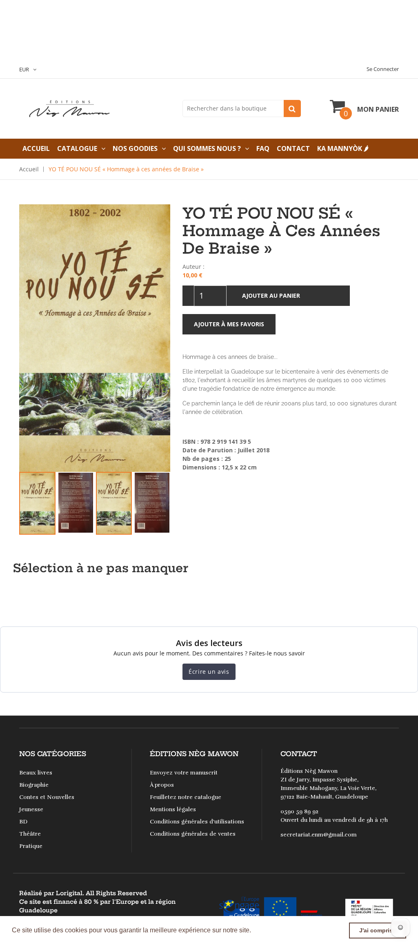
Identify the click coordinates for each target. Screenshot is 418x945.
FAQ (262, 148)
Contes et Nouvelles (46, 797)
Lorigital (69, 893)
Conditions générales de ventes (193, 833)
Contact (293, 148)
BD (23, 821)
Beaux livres (35, 772)
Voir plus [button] (266, 930)
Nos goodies (135, 148)
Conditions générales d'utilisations (197, 821)
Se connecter (383, 69)
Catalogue (77, 148)
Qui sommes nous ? (207, 148)
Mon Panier (378, 109)
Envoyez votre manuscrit (184, 772)
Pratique (30, 846)
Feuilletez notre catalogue (185, 797)
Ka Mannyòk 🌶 (343, 148)
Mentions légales (173, 809)
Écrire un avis (209, 671)
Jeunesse (31, 809)
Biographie (34, 784)
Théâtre (30, 833)
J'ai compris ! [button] (377, 930)
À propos (162, 784)
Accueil (36, 148)
